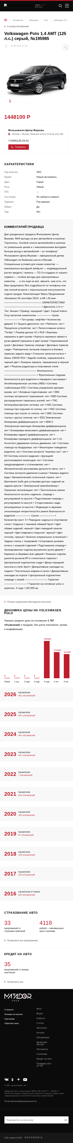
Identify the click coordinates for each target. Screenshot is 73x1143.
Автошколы (42, 1049)
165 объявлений (26, 875)
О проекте (9, 1010)
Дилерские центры (41, 1043)
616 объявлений (26, 795)
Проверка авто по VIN (43, 1065)
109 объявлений (26, 855)
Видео (39, 1013)
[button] (64, 100)
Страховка (41, 1054)
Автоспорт (41, 1028)
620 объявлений (26, 895)
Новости (40, 1018)
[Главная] (5, 20)
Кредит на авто (44, 1059)
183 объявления (26, 815)
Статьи (40, 1023)
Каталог (40, 1033)
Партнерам (9, 1019)
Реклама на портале (13, 1014)
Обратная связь (11, 1023)
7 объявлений (25, 775)
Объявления (42, 1037)
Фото (39, 1009)
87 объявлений (26, 835)
